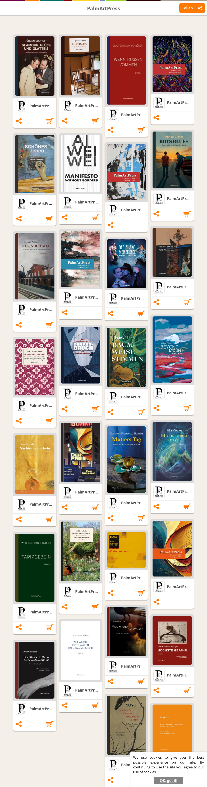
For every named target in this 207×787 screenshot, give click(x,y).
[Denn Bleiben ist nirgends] (34, 367)
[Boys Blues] (172, 160)
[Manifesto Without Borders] (80, 163)
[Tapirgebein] (34, 568)
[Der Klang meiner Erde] (126, 263)
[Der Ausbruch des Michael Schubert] (80, 355)
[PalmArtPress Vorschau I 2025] (172, 549)
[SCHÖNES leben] (34, 164)
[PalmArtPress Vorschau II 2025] (80, 259)
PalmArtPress (103, 8)
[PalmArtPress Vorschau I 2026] (126, 172)
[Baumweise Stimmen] (126, 357)
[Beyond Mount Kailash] (172, 349)
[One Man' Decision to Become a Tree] (126, 725)
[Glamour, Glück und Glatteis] (34, 66)
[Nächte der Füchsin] (34, 464)
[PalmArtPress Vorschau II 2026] (172, 64)
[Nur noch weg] (34, 266)
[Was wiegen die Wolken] (126, 631)
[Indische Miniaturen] (172, 252)
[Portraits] (80, 65)
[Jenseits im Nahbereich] (80, 551)
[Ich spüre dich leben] (172, 451)
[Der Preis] (80, 452)
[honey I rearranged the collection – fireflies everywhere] (172, 729)
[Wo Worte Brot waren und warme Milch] (80, 650)
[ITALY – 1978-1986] (126, 550)
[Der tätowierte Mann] (34, 670)
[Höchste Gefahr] (172, 640)
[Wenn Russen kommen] (126, 70)
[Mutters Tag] (126, 459)
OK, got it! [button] (168, 780)
